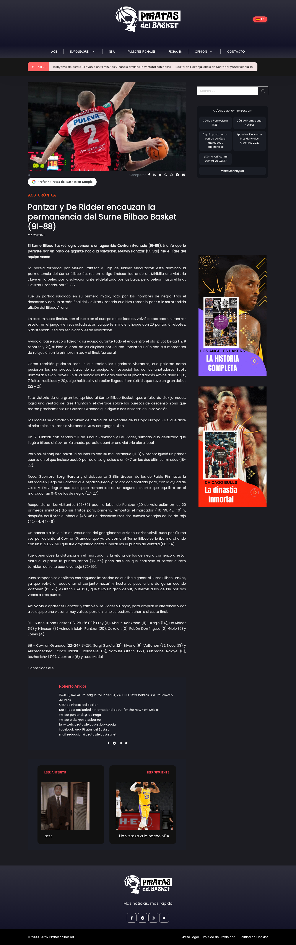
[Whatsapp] (171, 175)
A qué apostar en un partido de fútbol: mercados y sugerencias (215, 140)
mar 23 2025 (36, 235)
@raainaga (93, 715)
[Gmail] (165, 175)
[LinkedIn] (154, 175)
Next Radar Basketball (75, 710)
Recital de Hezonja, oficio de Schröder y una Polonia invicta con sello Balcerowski (207, 67)
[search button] (263, 91)
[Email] (183, 175)
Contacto (236, 51)
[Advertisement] (233, 212)
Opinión (201, 51)
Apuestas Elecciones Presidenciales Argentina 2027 (249, 138)
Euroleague (79, 51)
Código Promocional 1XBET (215, 123)
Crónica (47, 195)
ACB (54, 51)
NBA (112, 51)
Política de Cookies (254, 937)
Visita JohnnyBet (232, 171)
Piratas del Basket (95, 729)
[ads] (232, 315)
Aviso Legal (190, 937)
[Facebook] (149, 175)
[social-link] (132, 918)
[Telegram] (177, 175)
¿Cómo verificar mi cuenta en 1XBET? (216, 158)
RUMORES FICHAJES (142, 51)
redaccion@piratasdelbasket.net (92, 734)
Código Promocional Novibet (249, 123)
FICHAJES (175, 51)
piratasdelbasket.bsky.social (95, 724)
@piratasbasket (89, 720)
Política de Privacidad (219, 937)
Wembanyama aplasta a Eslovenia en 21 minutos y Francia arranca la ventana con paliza (83, 67)
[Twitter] (160, 175)
